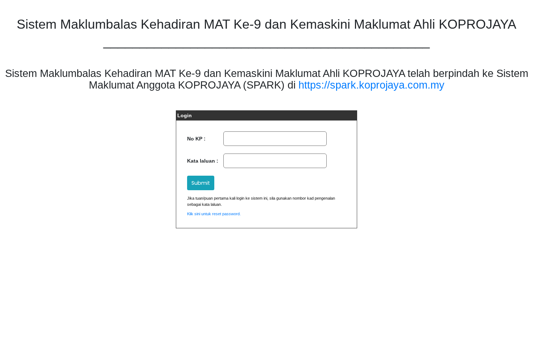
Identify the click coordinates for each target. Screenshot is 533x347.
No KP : (196, 139)
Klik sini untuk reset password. (214, 214)
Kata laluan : (202, 161)
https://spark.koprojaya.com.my (371, 85)
